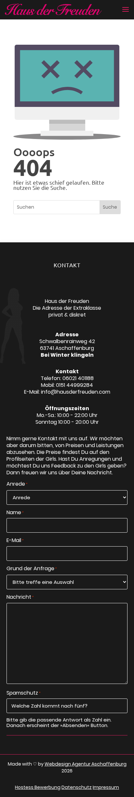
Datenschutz (76, 787)
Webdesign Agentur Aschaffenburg (86, 764)
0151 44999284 (74, 385)
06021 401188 (78, 378)
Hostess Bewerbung (37, 787)
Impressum (106, 787)
